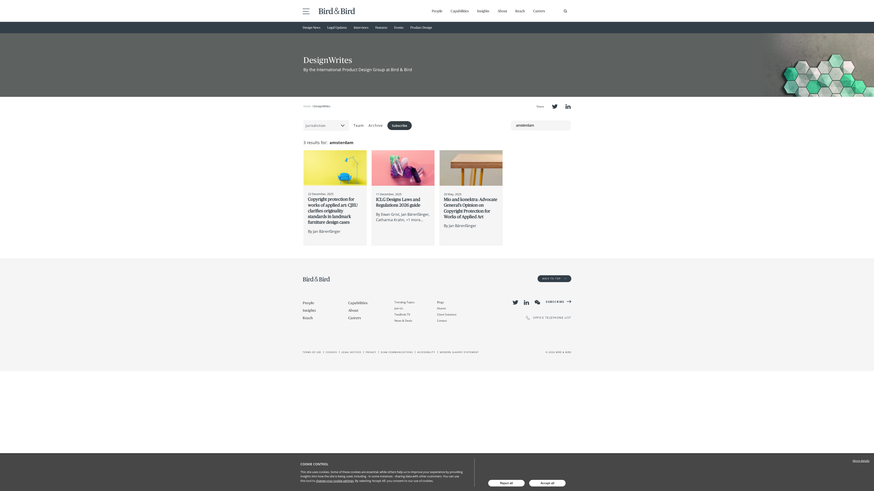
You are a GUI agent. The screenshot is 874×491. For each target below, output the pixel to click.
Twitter (555, 106)
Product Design (421, 27)
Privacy (371, 352)
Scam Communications (397, 352)
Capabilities (460, 11)
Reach (520, 11)
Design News (311, 27)
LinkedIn (568, 106)
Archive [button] (375, 125)
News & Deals (403, 321)
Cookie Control (314, 464)
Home (307, 106)
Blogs (440, 302)
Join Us (398, 308)
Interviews (361, 27)
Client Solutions (447, 314)
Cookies (331, 352)
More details (861, 461)
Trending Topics (404, 302)
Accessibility (426, 352)
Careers (539, 11)
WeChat (537, 302)
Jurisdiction (316, 125)
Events (399, 27)
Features (381, 27)
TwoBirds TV (402, 314)
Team (358, 125)
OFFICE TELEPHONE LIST (552, 318)
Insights (483, 11)
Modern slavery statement (459, 352)
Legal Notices (351, 352)
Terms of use (312, 352)
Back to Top (552, 278)
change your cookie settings (335, 481)
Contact (442, 321)
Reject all (506, 483)
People (437, 11)
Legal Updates (337, 27)
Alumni (441, 308)
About (502, 11)
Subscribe (399, 125)
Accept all (547, 483)
